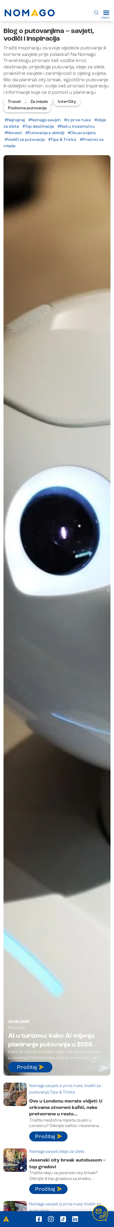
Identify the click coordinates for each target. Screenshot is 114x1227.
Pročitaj (27, 1067)
